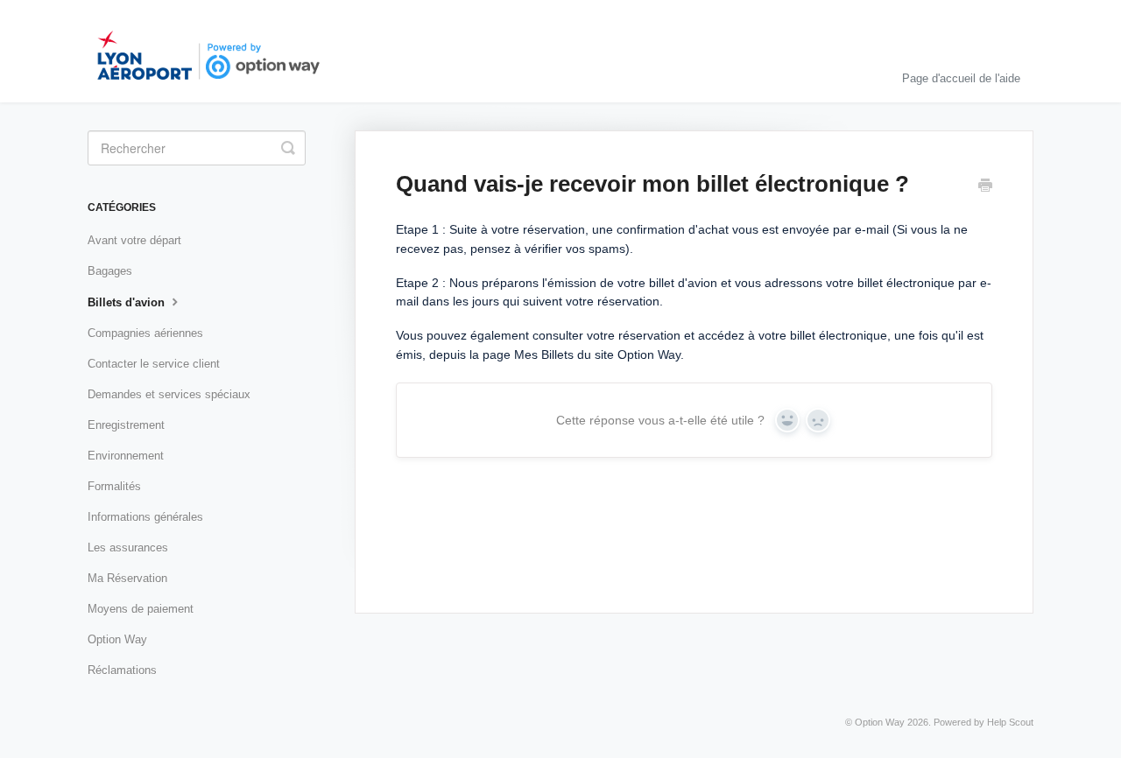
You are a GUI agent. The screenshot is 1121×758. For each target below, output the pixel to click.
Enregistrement (126, 425)
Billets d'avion (128, 302)
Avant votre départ (134, 240)
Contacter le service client (154, 363)
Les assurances (128, 547)
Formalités (114, 486)
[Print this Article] (985, 187)
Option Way (117, 639)
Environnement (126, 455)
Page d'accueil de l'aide (961, 78)
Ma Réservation (127, 578)
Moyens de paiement (141, 608)
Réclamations (122, 670)
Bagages (110, 270)
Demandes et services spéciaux (169, 394)
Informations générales (145, 516)
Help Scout (1010, 722)
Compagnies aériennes (145, 333)
